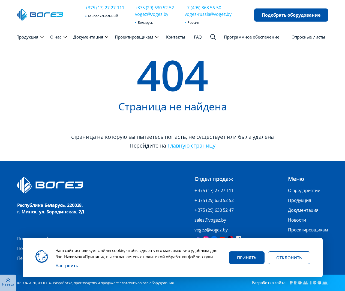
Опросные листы (308, 37)
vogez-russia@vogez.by (208, 14)
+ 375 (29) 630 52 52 (214, 200)
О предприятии (304, 190)
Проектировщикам (134, 37)
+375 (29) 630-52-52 (154, 8)
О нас (55, 37)
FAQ (198, 37)
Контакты (175, 37)
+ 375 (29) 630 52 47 (214, 210)
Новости (297, 220)
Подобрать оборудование (291, 15)
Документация (88, 37)
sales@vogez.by (210, 220)
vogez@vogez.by (151, 14)
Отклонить (289, 257)
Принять (246, 257)
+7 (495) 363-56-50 (203, 8)
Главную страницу (191, 145)
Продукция (27, 37)
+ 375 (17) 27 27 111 (214, 190)
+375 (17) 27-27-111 (104, 8)
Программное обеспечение (251, 37)
